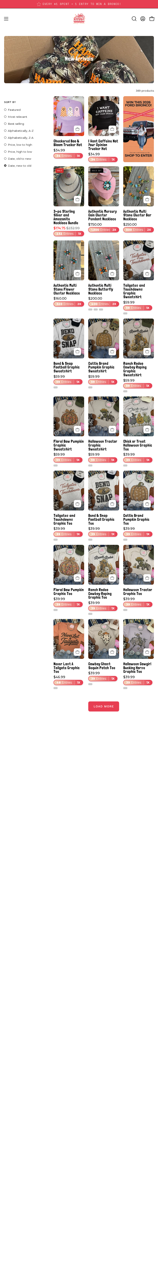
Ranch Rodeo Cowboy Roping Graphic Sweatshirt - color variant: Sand (125, 391)
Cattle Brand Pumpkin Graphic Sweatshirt (101, 367)
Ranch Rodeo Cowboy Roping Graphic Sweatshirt (134, 369)
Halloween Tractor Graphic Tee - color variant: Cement (125, 610)
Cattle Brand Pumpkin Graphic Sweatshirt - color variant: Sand (90, 387)
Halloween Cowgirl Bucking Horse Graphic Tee (137, 667)
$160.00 (67, 301)
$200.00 (102, 301)
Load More (104, 706)
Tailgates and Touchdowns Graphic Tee (64, 519)
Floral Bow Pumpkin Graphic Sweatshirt (68, 445)
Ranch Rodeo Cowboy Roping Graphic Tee (100, 593)
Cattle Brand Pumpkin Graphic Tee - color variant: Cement (125, 540)
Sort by (10, 102)
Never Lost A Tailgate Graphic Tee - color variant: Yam (55, 688)
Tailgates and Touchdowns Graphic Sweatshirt (134, 291)
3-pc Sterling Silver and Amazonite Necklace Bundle (65, 217)
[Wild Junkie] (79, 19)
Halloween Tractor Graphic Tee (137, 591)
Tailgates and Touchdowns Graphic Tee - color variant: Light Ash (55, 540)
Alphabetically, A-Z (21, 130)
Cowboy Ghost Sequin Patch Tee (101, 666)
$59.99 (136, 305)
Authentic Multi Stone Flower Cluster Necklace (66, 289)
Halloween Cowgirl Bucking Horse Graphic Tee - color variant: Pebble (125, 688)
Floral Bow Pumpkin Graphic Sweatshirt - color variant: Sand (55, 465)
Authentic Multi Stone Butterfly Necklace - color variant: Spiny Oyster (96, 309)
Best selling (16, 123)
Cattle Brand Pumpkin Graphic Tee (136, 519)
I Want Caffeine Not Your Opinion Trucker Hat (103, 145)
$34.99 (66, 153)
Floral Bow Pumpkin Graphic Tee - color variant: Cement (55, 610)
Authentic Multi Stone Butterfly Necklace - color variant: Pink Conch (101, 309)
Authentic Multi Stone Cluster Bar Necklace (137, 215)
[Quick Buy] (112, 273)
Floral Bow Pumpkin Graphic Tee (68, 591)
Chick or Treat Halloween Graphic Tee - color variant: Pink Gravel (125, 465)
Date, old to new (19, 158)
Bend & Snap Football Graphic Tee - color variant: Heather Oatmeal (90, 540)
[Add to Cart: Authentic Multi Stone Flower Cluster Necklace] (77, 273)
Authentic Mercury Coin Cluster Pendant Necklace (102, 215)
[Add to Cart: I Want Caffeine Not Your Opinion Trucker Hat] (112, 129)
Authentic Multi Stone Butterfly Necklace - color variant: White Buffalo (90, 309)
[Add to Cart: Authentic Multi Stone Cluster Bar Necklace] (147, 199)
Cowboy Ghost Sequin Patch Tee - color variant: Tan (90, 684)
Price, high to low (20, 151)
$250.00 (137, 227)
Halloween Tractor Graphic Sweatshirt (102, 445)
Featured (14, 109)
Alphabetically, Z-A (21, 137)
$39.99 (136, 457)
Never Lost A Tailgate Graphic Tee (66, 667)
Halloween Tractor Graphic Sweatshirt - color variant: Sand (90, 465)
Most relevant (17, 116)
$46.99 (66, 679)
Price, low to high (20, 144)
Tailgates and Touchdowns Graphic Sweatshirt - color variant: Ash (125, 313)
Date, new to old (19, 165)
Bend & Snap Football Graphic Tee (101, 519)
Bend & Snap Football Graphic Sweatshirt (66, 367)
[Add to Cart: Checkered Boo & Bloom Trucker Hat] (77, 129)
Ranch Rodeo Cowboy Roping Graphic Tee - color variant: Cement (90, 614)
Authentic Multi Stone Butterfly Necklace (100, 289)
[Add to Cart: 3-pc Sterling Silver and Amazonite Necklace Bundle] (77, 199)
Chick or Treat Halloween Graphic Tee (137, 445)
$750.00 (102, 227)
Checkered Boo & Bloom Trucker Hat (67, 143)
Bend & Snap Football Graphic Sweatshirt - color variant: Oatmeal (55, 387)
